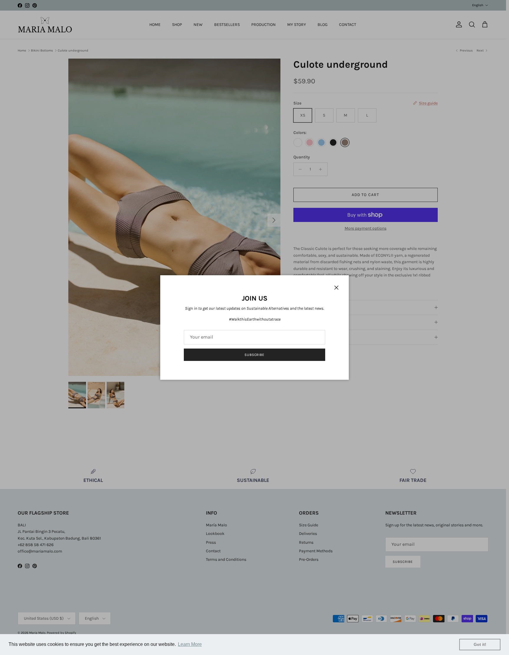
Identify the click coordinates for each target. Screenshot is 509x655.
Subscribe (254, 355)
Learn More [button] (190, 644)
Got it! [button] (480, 644)
